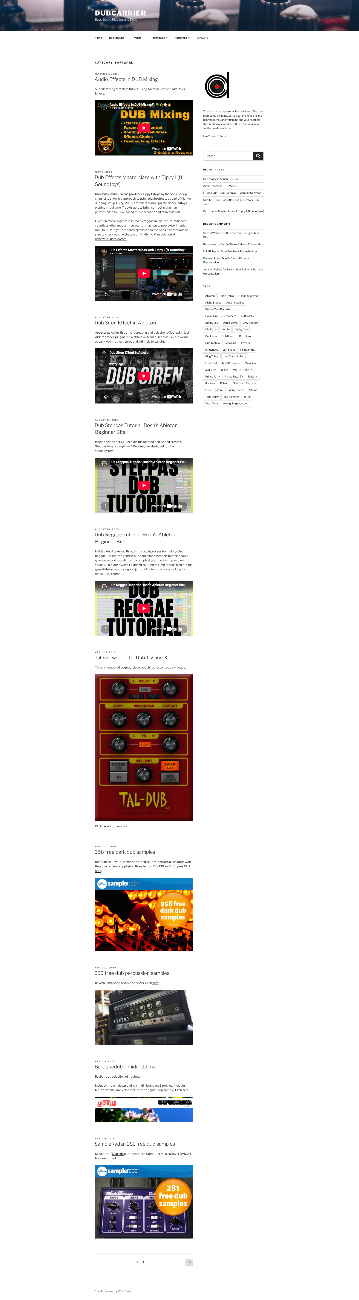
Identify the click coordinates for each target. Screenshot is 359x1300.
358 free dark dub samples (125, 852)
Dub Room (228, 336)
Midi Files (210, 369)
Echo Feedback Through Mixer (239, 251)
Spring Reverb (236, 390)
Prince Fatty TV (234, 376)
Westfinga (211, 403)
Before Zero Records (217, 309)
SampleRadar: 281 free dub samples (135, 1144)
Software (202, 37)
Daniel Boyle (230, 322)
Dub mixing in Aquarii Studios (220, 179)
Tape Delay (212, 396)
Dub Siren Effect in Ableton (125, 323)
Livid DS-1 (211, 363)
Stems (253, 390)
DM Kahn (211, 329)
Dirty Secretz (250, 322)
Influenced (211, 349)
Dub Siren (245, 336)
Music (137, 37)
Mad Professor (231, 363)
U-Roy (247, 396)
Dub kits (118, 1154)
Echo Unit (230, 342)
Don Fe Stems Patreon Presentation (241, 244)
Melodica (250, 363)
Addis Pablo (227, 295)
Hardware (181, 37)
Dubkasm (211, 336)
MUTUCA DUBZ (242, 369)
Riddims (253, 376)
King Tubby (212, 356)
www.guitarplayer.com (236, 403)
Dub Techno (212, 342)
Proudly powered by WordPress (112, 1291)
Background (116, 37)
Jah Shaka (229, 349)
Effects (245, 342)
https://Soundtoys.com (111, 239)
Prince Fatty (212, 376)
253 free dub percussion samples (132, 973)
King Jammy (247, 349)
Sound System (214, 390)
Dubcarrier (120, 13)
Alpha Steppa (213, 302)
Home (98, 37)
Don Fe (225, 329)
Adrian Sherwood (249, 295)
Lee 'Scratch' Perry (234, 356)
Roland (224, 383)
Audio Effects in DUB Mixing (126, 79)
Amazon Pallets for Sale (217, 269)
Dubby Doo (241, 329)
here (105, 826)
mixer (224, 369)
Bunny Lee (211, 322)
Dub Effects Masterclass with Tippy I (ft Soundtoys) (233, 211)
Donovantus (210, 258)
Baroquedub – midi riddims (125, 1067)
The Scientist (231, 396)
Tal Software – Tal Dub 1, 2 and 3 (131, 657)
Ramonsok (209, 244)
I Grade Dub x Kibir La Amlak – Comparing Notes (232, 192)
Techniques (158, 37)
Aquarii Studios (235, 302)
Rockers (210, 383)
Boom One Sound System (220, 316)
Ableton (210, 295)
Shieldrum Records (244, 383)
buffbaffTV (247, 316)
